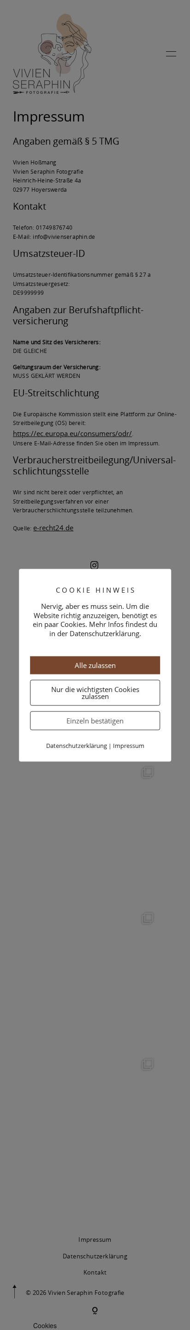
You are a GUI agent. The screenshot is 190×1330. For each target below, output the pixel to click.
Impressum (128, 745)
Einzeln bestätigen (95, 720)
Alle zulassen (95, 665)
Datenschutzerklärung (76, 745)
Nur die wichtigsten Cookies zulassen (95, 693)
